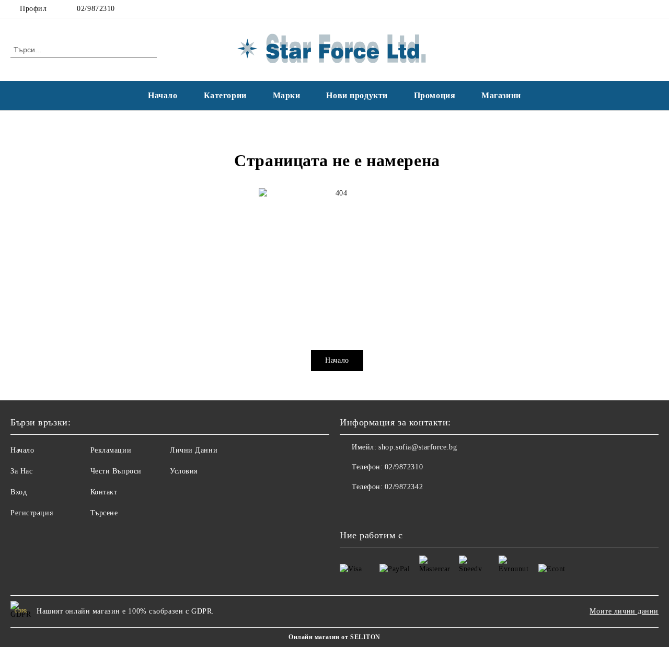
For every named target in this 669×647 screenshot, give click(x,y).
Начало (162, 95)
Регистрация (31, 513)
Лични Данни (193, 450)
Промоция (434, 95)
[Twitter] (653, 9)
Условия (184, 471)
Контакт (104, 492)
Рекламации (111, 450)
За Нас (21, 471)
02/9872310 (96, 9)
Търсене (104, 513)
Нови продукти (356, 95)
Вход (18, 492)
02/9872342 (404, 487)
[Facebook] (637, 9)
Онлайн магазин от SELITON (334, 637)
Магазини (501, 95)
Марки (287, 95)
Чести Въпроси (116, 471)
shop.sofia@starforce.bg (417, 447)
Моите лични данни (624, 611)
